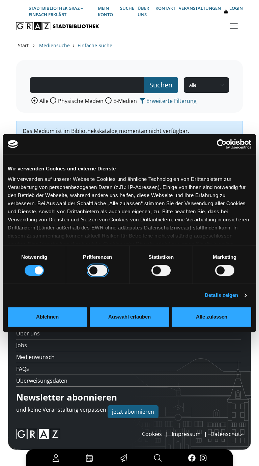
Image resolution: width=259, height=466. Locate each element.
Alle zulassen (211, 317)
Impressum (186, 434)
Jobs (21, 345)
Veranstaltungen (200, 8)
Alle (44, 101)
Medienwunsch (35, 357)
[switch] (97, 270)
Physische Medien (81, 101)
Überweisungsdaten (41, 380)
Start (23, 45)
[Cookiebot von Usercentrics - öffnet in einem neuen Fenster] (221, 144)
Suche (127, 8)
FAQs (22, 369)
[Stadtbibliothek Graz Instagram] (203, 457)
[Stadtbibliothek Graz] (57, 26)
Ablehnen (47, 317)
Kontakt (165, 8)
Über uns (143, 11)
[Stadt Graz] (38, 434)
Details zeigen (221, 295)
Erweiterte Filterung (171, 101)
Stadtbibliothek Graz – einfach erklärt (56, 11)
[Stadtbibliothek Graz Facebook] (192, 457)
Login (236, 8)
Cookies (152, 434)
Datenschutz (226, 434)
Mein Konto (105, 11)
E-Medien (125, 101)
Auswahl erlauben (129, 317)
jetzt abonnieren (133, 411)
